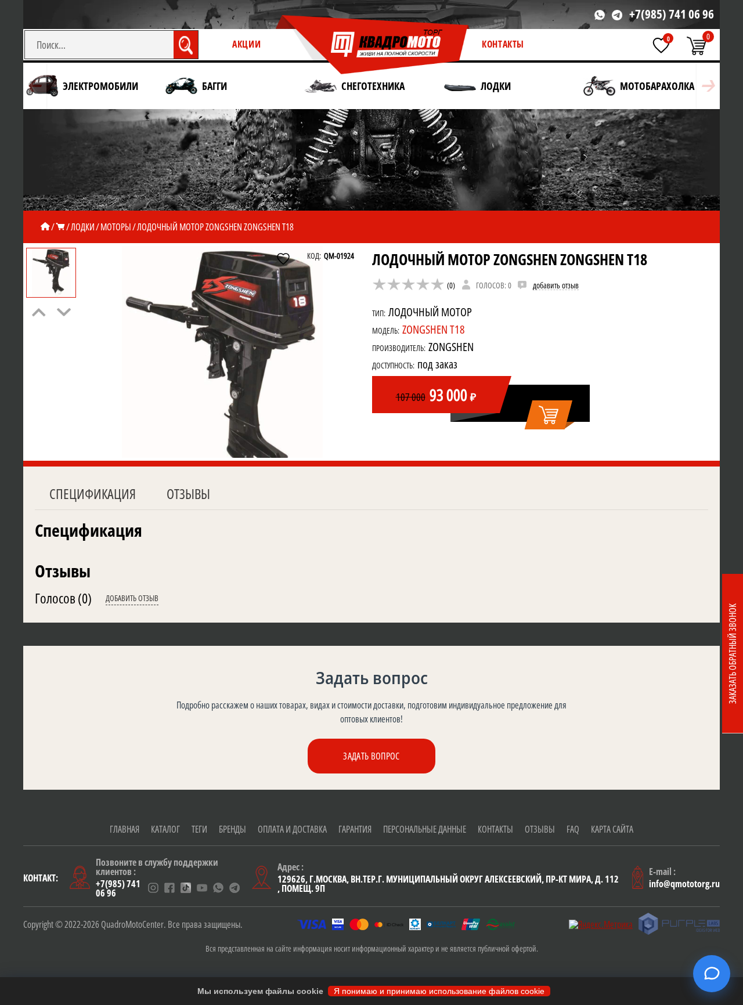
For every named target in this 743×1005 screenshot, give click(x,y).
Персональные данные (424, 829)
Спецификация (92, 493)
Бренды (232, 829)
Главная (124, 829)
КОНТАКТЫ (503, 44)
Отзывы (188, 493)
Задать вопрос (371, 756)
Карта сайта (612, 829)
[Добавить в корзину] (549, 415)
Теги (199, 829)
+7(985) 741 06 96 (671, 14)
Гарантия (355, 829)
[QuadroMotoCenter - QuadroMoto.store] (373, 45)
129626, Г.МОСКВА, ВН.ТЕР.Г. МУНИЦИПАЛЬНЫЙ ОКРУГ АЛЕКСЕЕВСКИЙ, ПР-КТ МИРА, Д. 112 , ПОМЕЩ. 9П (448, 883)
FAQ (573, 829)
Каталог (165, 829)
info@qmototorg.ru (684, 883)
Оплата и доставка (292, 829)
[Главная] (45, 226)
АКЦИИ (246, 44)
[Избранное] (661, 45)
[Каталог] (60, 226)
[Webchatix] (711, 973)
